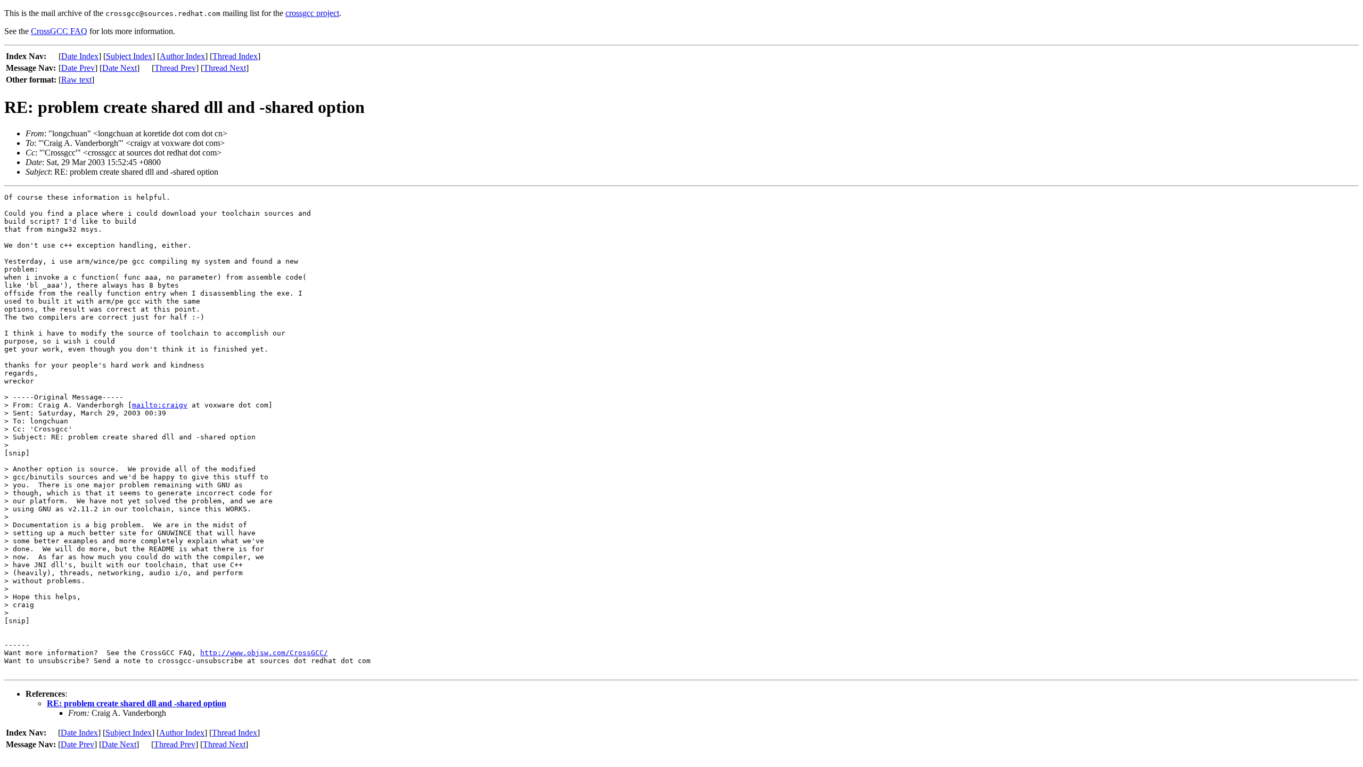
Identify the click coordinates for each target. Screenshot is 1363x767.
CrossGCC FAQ (59, 31)
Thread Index (235, 56)
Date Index (79, 56)
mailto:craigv (159, 405)
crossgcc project (312, 13)
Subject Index (129, 56)
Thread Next (224, 67)
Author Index (182, 56)
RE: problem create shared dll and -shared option (136, 703)
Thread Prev (175, 67)
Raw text (76, 79)
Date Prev (78, 67)
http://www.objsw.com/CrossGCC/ (264, 653)
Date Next (119, 67)
